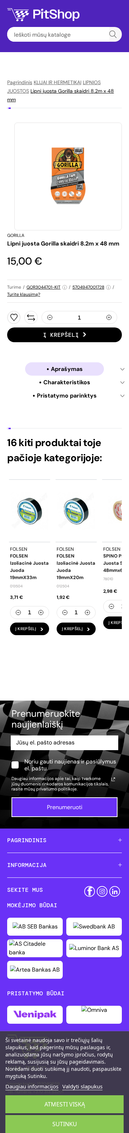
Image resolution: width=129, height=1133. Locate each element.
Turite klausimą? (23, 294)
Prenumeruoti (64, 807)
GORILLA (15, 235)
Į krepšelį (61, 335)
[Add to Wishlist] (13, 317)
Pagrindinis (19, 82)
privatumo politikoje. (56, 789)
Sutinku (64, 1124)
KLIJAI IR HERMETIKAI (57, 82)
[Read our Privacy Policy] (113, 779)
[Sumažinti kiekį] (49, 317)
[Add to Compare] (31, 317)
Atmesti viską (64, 1104)
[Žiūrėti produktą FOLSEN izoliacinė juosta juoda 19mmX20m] (76, 510)
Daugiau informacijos (31, 1086)
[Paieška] (113, 34)
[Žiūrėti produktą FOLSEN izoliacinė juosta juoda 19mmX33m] (29, 510)
